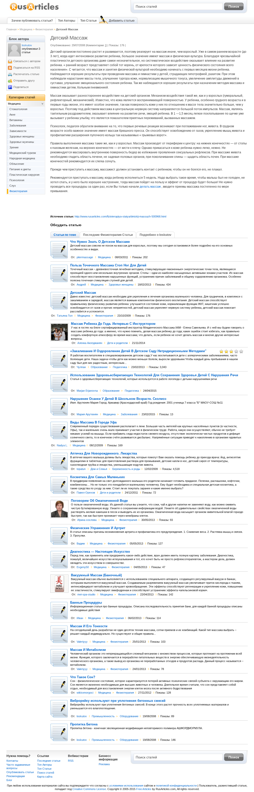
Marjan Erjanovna (87, 390)
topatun (81, 468)
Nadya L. (62, 445)
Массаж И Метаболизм (88, 650)
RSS (70, 760)
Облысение (16, 163)
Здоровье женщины (121, 284)
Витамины (15, 120)
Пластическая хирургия (24, 174)
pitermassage (85, 257)
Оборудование (129, 716)
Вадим (81, 543)
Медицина (26, 29)
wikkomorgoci (85, 692)
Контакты (12, 760)
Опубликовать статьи (20, 772)
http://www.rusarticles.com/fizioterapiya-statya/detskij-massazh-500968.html (120, 216)
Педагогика (120, 367)
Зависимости (17, 130)
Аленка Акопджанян (89, 342)
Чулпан (81, 367)
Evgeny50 (83, 567)
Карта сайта (44, 776)
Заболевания (129, 414)
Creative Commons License (89, 789)
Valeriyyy (82, 641)
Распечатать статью (26, 74)
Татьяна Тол (64, 315)
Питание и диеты (20, 169)
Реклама (104, 764)
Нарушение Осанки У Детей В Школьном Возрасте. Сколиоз (118, 399)
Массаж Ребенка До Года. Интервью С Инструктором (113, 324)
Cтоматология (18, 109)
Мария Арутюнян (87, 414)
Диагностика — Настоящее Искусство (100, 551)
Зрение (14, 147)
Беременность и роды (126, 468)
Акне (12, 114)
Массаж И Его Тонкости (88, 626)
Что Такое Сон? (82, 677)
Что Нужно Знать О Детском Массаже (100, 242)
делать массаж (150, 186)
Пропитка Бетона (83, 724)
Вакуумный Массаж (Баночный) (96, 575)
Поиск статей (45, 772)
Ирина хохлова (86, 519)
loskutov (82, 716)
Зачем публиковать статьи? (32, 20)
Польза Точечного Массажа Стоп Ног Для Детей (108, 265)
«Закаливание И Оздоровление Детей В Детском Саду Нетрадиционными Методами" (138, 351)
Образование (99, 367)
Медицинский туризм (22, 152)
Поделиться (21, 86)
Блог (9, 780)
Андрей (81, 284)
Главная (11, 29)
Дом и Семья (99, 468)
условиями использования (126, 785)
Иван (80, 618)
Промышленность (103, 716)
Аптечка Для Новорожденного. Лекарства (103, 453)
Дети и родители (117, 342)
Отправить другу (24, 80)
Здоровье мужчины (21, 141)
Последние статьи (48, 760)
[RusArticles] (34, 10)
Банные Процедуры (86, 602)
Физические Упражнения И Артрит (97, 528)
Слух (12, 185)
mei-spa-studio (86, 594)
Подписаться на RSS (26, 67)
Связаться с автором (26, 61)
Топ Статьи (88, 20)
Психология (16, 180)
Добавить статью (121, 20)
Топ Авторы (66, 20)
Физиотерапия (44, 29)
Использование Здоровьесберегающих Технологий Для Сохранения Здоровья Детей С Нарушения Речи (154, 375)
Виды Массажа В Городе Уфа (93, 422)
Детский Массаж (83, 292)
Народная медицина (22, 158)
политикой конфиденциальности (176, 785)
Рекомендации (15, 776)
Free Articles (143, 789)
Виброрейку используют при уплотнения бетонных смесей (117, 701)
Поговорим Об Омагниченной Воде (99, 500)
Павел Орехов (86, 492)
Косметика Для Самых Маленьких (97, 477)
